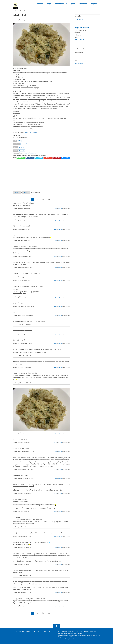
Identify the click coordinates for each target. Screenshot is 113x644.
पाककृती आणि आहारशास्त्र (29, 153)
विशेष (34, 632)
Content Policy (77, 639)
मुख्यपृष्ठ (18, 11)
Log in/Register (79, 19)
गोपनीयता (70, 633)
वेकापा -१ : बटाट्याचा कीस (31, 132)
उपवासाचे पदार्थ (24, 144)
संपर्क (81, 633)
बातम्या (45, 632)
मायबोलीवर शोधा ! (79, 64)
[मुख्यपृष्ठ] (15, 5)
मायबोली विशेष (83, 4)
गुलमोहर (73, 4)
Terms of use (61, 639)
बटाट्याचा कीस (21, 150)
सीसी (50, 632)
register (26, 192)
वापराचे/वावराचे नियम (62, 633)
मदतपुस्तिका (94, 4)
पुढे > (43, 200)
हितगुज (49, 4)
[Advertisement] (41, 175)
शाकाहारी (19, 141)
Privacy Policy (68, 639)
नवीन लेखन (40, 4)
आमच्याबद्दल (76, 633)
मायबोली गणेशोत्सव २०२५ (61, 4)
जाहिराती (39, 632)
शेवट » (49, 200)
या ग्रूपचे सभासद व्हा (79, 39)
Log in (16, 192)
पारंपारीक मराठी (21, 147)
